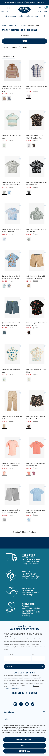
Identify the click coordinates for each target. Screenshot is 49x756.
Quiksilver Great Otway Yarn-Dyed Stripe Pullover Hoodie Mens (11, 89)
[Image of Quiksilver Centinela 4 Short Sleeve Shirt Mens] (36, 447)
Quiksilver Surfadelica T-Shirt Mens (36, 371)
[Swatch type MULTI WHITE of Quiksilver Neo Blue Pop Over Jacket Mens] (28, 239)
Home (4, 25)
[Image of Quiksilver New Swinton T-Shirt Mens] (36, 70)
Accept (24, 745)
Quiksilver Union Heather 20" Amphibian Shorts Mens (35, 277)
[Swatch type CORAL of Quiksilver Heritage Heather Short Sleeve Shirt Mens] (4, 473)
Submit (10, 666)
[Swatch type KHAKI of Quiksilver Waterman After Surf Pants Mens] (4, 426)
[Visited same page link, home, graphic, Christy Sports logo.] (24, 9)
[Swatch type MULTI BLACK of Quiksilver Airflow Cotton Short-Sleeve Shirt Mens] (33, 145)
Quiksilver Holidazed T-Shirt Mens (11, 371)
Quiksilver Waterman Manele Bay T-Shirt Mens (35, 511)
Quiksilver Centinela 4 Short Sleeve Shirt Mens (35, 464)
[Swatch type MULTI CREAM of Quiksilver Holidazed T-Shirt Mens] (4, 379)
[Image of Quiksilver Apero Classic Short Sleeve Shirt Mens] (36, 307)
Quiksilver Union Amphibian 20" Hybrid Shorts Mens (11, 511)
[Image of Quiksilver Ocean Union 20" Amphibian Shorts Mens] (12, 307)
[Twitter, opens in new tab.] (32, 704)
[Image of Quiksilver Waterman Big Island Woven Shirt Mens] (36, 166)
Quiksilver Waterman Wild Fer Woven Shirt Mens (11, 230)
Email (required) (9, 654)
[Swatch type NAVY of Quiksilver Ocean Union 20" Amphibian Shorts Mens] (4, 332)
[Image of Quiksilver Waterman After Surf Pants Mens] (12, 400)
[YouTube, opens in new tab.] (27, 704)
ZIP (33, 654)
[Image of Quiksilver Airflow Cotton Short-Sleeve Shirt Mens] (36, 120)
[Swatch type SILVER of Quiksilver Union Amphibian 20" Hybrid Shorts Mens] (4, 520)
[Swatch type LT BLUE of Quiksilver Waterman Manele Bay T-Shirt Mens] (28, 520)
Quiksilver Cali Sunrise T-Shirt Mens (12, 137)
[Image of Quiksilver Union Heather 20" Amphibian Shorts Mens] (36, 260)
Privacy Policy (15, 688)
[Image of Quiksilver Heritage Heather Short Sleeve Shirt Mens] (12, 447)
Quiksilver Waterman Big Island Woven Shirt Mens (36, 184)
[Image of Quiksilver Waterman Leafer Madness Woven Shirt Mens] (12, 166)
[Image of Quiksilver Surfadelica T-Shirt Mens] (36, 354)
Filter (24, 41)
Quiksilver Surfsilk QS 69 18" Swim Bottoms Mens (35, 418)
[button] (20, 63)
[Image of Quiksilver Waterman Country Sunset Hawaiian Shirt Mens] (12, 260)
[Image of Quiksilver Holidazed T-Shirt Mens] (12, 354)
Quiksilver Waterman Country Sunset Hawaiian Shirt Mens (11, 277)
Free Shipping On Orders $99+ (23, 2)
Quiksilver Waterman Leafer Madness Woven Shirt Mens (11, 184)
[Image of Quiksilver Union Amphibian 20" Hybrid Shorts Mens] (12, 494)
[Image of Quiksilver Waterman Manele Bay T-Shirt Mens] (36, 494)
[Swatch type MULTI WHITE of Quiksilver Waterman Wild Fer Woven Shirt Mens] (4, 239)
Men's (11, 25)
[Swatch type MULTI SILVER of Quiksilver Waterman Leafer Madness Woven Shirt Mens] (4, 192)
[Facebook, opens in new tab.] (21, 704)
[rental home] (8, 8)
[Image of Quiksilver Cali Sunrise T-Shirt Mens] (12, 120)
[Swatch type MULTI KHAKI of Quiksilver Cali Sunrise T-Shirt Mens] (4, 145)
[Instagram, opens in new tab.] (15, 704)
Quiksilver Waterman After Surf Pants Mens (12, 418)
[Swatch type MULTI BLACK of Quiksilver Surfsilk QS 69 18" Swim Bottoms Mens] (28, 426)
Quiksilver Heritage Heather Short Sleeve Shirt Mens (11, 464)
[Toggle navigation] (2, 8)
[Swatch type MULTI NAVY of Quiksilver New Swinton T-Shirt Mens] (28, 96)
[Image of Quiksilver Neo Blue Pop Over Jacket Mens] (36, 213)
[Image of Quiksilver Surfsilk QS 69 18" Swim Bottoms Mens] (36, 400)
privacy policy (11, 728)
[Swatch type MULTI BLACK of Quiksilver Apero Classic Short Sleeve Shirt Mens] (28, 332)
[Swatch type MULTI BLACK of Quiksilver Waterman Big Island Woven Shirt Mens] (28, 192)
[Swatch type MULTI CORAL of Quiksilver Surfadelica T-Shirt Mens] (28, 379)
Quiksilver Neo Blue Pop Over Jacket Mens (36, 230)
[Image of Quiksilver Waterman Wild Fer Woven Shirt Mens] (12, 213)
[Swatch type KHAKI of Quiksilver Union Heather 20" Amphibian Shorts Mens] (28, 285)
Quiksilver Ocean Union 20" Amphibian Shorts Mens (11, 324)
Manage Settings (24, 740)
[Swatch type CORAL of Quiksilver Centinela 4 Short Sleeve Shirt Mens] (28, 473)
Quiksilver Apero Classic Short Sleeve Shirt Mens (36, 324)
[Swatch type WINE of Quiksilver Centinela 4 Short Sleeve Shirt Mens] (33, 473)
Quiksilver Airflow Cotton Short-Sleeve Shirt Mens (34, 137)
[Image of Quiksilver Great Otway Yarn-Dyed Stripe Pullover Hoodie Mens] (12, 70)
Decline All (24, 751)
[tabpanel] (24, 291)
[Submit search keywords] (41, 14)
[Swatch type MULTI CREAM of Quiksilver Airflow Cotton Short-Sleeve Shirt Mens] (28, 145)
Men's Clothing (20, 25)
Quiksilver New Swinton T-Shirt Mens (36, 88)
